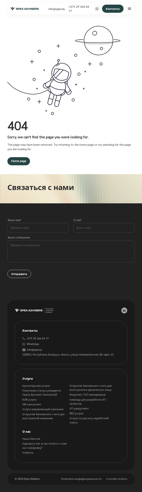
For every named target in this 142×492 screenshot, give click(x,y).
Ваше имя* (15, 220)
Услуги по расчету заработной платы (89, 420)
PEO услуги (76, 413)
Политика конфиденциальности (81, 479)
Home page (18, 161)
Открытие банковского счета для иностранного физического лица (91, 388)
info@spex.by (56, 9)
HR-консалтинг (31, 404)
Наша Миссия (31, 438)
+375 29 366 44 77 (79, 9)
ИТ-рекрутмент (79, 408)
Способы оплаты (116, 479)
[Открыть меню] (129, 8)
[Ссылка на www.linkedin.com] (124, 310)
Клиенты (28, 452)
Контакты (113, 9)
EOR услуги (29, 399)
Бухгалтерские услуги (36, 385)
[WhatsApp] (97, 9)
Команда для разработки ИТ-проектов (88, 401)
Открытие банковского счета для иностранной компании (43, 416)
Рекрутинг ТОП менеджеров (87, 394)
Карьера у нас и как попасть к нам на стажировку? (44, 445)
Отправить (19, 274)
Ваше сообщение (19, 237)
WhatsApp (33, 344)
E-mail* (78, 220)
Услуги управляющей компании (42, 409)
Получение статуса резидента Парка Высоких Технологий (41, 392)
